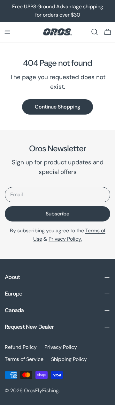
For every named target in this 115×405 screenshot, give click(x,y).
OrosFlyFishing (41, 390)
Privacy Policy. (65, 239)
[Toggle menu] (7, 32)
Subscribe (57, 213)
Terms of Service (24, 359)
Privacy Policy (60, 347)
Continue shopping (57, 106)
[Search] (94, 32)
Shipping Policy (69, 359)
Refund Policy (21, 347)
